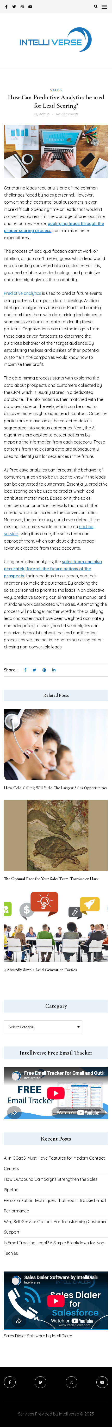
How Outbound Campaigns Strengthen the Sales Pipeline (50, 1184)
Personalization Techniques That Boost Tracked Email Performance (55, 1205)
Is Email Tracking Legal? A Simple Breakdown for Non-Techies (55, 1248)
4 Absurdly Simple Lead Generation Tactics (40, 969)
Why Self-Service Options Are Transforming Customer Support (55, 1227)
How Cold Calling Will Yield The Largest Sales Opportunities (55, 787)
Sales (56, 90)
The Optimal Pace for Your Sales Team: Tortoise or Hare (51, 878)
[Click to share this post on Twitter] (34, 670)
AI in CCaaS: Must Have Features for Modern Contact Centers (54, 1163)
